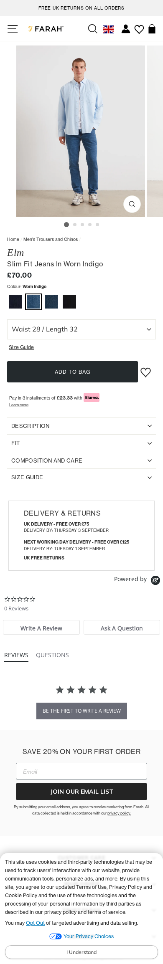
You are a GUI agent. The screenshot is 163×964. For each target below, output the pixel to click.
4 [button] (90, 225)
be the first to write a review (82, 710)
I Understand (81, 952)
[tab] (41, 627)
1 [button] (66, 224)
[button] (15, 302)
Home (13, 239)
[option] (81, 7)
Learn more (18, 404)
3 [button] (83, 225)
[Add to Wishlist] (146, 369)
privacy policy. (119, 813)
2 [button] (75, 225)
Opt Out (35, 923)
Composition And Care (46, 460)
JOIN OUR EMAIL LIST (81, 791)
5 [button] (98, 225)
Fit (15, 443)
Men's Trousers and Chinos (50, 239)
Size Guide (27, 477)
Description (30, 426)
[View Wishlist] (139, 26)
